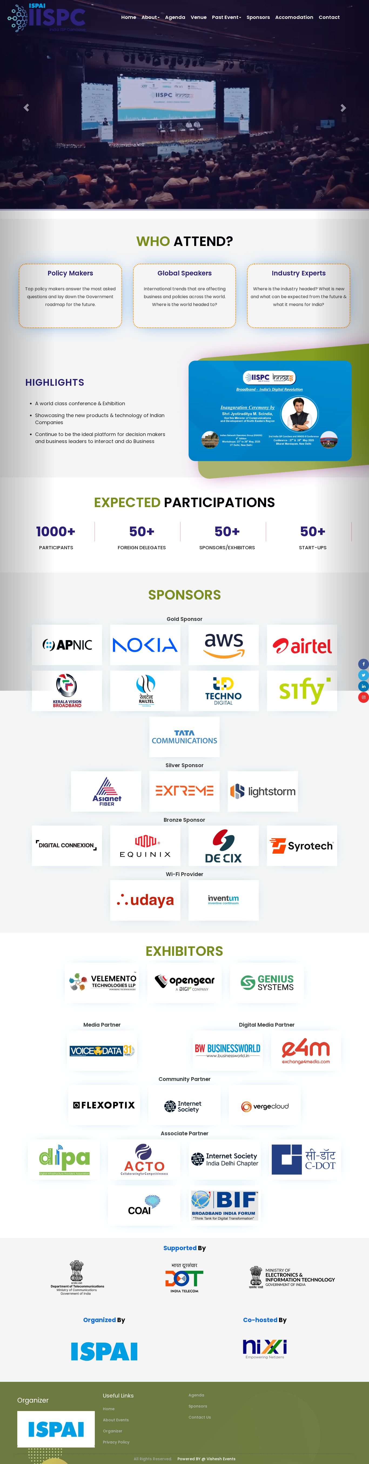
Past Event (225, 17)
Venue (199, 17)
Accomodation (294, 17)
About (149, 17)
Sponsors (258, 17)
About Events (116, 1420)
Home (128, 17)
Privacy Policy (116, 1442)
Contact (329, 17)
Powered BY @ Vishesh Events (206, 1459)
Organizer (112, 1431)
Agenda (175, 17)
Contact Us (200, 1417)
